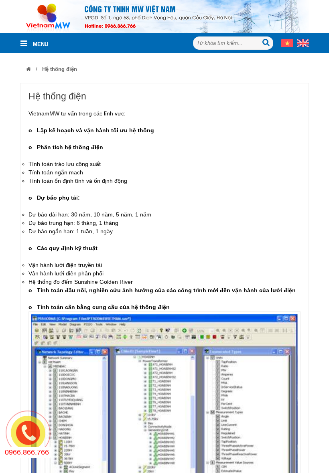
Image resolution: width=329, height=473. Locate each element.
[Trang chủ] (28, 69)
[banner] (164, 16)
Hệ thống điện (59, 69)
